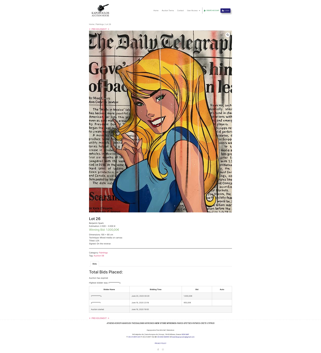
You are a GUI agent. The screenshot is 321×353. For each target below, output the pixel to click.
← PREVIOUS (95, 29)
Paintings (100, 24)
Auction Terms (168, 10)
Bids (95, 264)
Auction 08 (99, 255)
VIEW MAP (185, 334)
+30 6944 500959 (163, 337)
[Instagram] (163, 349)
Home (155, 10)
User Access (192, 10)
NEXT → (105, 29)
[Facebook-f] (158, 349)
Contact (180, 10)
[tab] (94, 263)
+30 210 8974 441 (134, 337)
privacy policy (160, 343)
